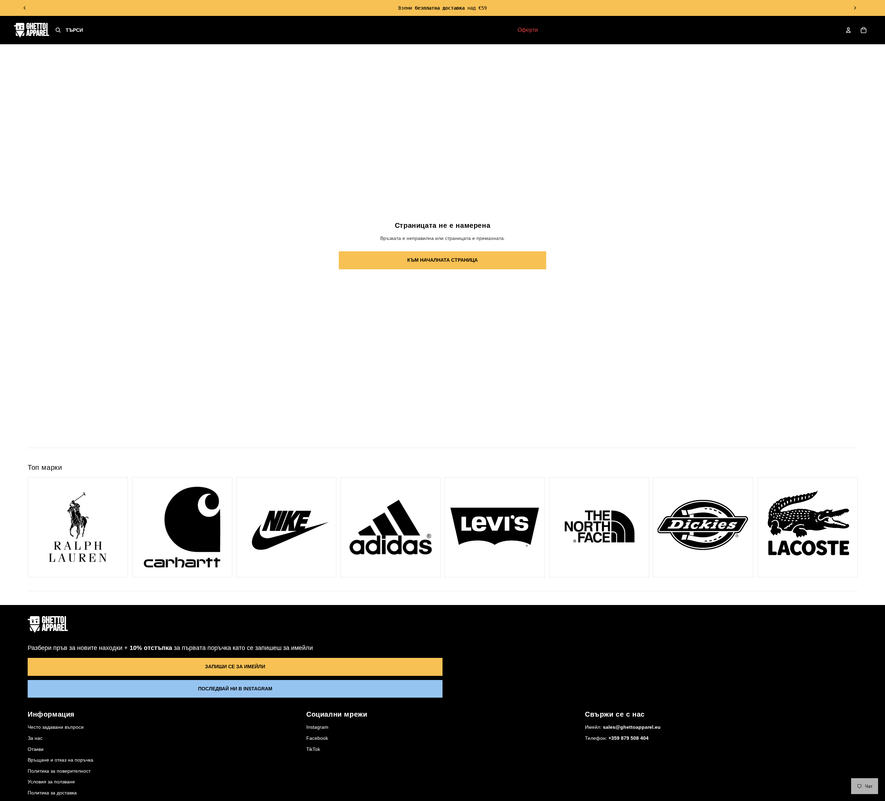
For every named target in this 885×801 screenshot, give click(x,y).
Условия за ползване (51, 781)
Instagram (317, 727)
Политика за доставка (52, 792)
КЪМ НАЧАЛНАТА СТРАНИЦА (442, 260)
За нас (35, 738)
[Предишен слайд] (24, 8)
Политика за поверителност (59, 771)
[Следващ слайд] (855, 8)
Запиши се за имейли (235, 666)
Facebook (317, 738)
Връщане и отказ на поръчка (60, 760)
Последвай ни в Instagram (235, 688)
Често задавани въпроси (56, 727)
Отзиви (36, 749)
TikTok (313, 749)
